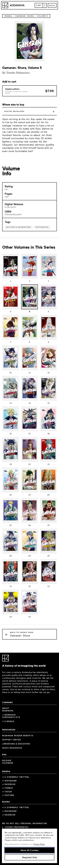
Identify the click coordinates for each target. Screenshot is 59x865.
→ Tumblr (7, 788)
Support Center (11, 740)
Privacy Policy (39, 844)
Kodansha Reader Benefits (17, 735)
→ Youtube (8, 795)
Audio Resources (12, 748)
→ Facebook (8, 784)
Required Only (29, 857)
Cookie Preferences (16, 827)
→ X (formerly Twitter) (15, 777)
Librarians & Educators (16, 744)
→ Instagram (9, 781)
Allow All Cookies (29, 850)
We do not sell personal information (24, 823)
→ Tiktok (7, 792)
